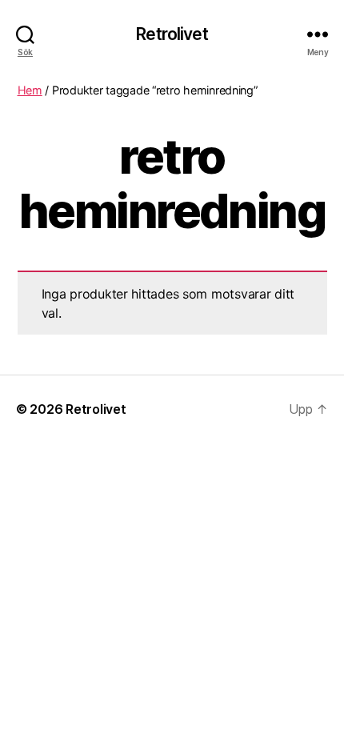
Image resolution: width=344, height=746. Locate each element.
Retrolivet (171, 34)
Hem (30, 90)
